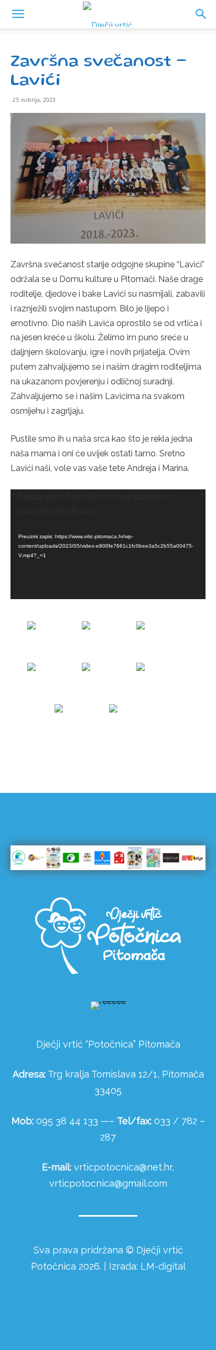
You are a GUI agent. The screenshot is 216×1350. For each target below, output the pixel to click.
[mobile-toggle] (18, 14)
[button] (201, 14)
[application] (108, 544)
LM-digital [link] (163, 1266)
